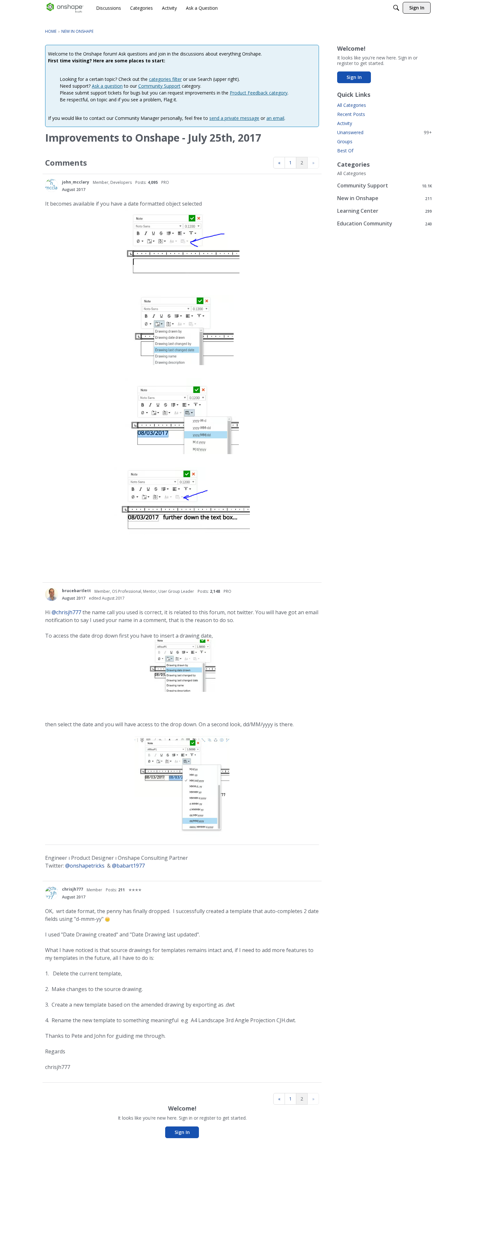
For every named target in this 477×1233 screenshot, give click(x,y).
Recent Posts (351, 114)
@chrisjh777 (66, 612)
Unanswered (384, 132)
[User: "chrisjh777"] (51, 892)
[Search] (396, 8)
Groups (344, 141)
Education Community (384, 223)
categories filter (165, 79)
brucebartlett (76, 590)
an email (275, 118)
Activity (344, 123)
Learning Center (384, 211)
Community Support (159, 86)
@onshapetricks (84, 865)
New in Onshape (384, 198)
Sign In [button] (182, 1132)
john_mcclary (75, 182)
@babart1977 (128, 865)
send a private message (234, 118)
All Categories (351, 105)
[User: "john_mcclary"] (51, 185)
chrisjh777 (72, 889)
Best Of (345, 150)
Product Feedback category (258, 93)
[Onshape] (65, 8)
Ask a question (107, 86)
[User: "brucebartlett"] (51, 594)
